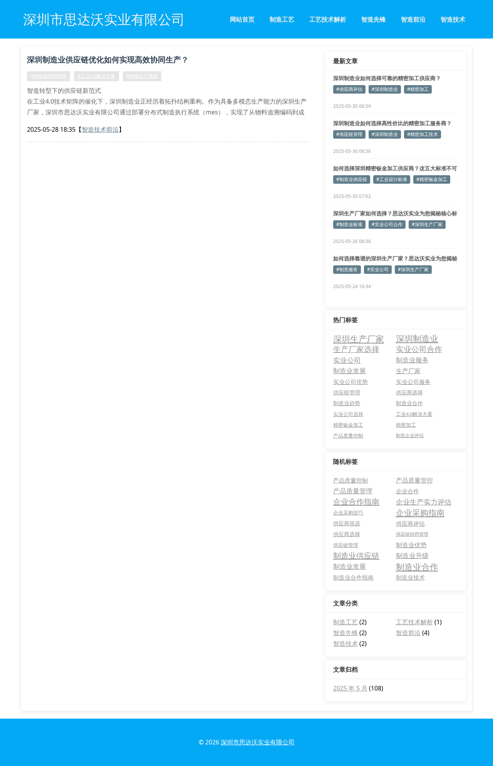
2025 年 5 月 (350, 688)
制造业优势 (411, 545)
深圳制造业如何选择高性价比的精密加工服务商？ (392, 123)
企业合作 (407, 491)
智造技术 (453, 19)
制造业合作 (409, 403)
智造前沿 (413, 19)
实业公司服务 (413, 382)
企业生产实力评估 (423, 501)
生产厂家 (408, 371)
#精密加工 (418, 89)
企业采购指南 (420, 512)
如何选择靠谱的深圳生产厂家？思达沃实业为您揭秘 (395, 258)
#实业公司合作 (387, 224)
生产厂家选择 (356, 349)
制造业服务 (412, 359)
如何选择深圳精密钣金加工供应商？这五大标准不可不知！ (395, 168)
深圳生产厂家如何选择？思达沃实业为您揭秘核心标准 (395, 213)
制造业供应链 (356, 555)
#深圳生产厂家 (427, 224)
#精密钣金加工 (431, 179)
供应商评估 (410, 523)
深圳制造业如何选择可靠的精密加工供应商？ (387, 78)
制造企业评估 (410, 435)
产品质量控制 (348, 435)
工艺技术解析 (327, 19)
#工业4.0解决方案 (96, 76)
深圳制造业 (417, 338)
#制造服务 (347, 269)
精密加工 (406, 424)
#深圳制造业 (385, 89)
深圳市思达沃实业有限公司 (258, 742)
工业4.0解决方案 (414, 414)
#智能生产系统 (142, 76)
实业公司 (347, 360)
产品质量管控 (414, 480)
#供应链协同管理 (48, 76)
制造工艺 (282, 19)
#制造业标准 (349, 224)
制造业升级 (412, 555)
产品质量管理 (352, 490)
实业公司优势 (350, 382)
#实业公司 (378, 269)
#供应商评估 (349, 89)
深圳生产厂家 (358, 338)
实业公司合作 (419, 349)
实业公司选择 (348, 414)
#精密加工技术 (422, 134)
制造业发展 (349, 370)
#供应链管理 (349, 134)
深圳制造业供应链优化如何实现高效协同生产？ (108, 59)
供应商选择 (409, 392)
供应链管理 (346, 392)
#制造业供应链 (351, 179)
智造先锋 (373, 19)
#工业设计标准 (391, 179)
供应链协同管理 (412, 534)
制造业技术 (410, 577)
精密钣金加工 (348, 424)
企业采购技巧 (348, 512)
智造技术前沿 (100, 129)
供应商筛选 (346, 523)
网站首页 (242, 19)
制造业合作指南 (353, 577)
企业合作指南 (356, 501)
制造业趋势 (346, 403)
